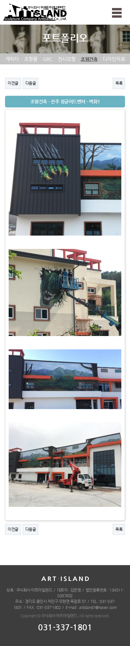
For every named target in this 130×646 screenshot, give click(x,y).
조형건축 (89, 59)
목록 (118, 83)
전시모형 (67, 59)
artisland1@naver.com (98, 607)
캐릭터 (12, 59)
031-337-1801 (65, 627)
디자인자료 (114, 59)
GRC (48, 59)
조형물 (31, 59)
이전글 (13, 83)
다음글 (30, 83)
